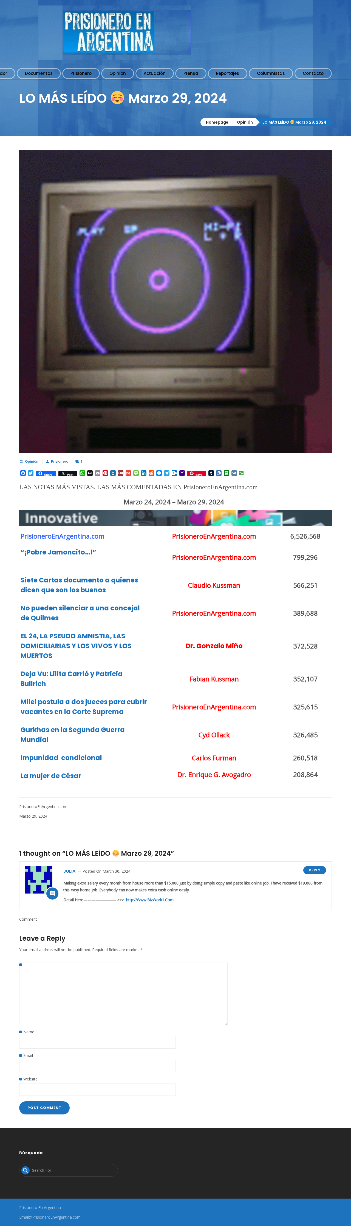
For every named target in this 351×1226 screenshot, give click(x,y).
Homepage (217, 122)
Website (30, 1079)
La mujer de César (51, 775)
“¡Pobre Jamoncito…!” (58, 552)
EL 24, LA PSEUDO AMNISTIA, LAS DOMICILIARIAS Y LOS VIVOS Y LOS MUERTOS (76, 646)
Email (28, 1055)
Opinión (245, 122)
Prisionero (59, 461)
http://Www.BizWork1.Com (150, 899)
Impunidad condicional (62, 757)
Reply (315, 870)
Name (28, 1031)
